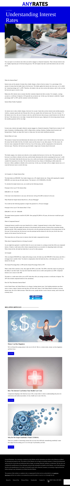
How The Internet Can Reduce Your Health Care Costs (25, 391)
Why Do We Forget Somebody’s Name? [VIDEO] (23, 437)
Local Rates (9, 10)
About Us (8, 480)
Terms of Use (16, 480)
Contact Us (42, 480)
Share (36, 296)
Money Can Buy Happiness (16, 344)
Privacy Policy (25, 480)
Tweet (37, 298)
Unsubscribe (34, 480)
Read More (11, 353)
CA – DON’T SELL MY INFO (54, 480)
